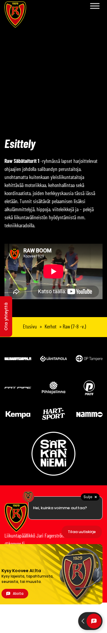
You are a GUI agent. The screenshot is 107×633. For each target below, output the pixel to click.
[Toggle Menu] (95, 6)
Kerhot (50, 327)
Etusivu (30, 327)
